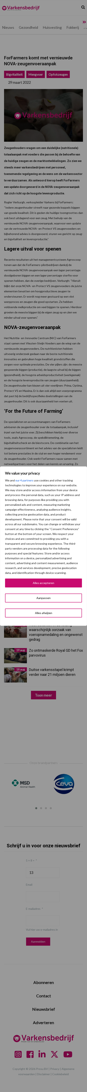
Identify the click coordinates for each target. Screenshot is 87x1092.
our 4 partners (24, 480)
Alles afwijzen (43, 613)
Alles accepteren (43, 583)
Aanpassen (43, 598)
